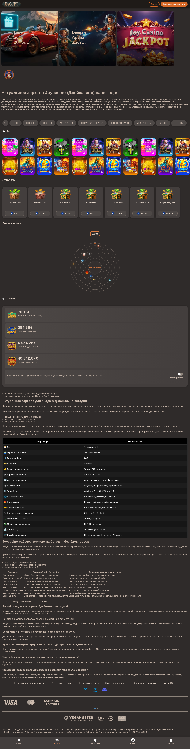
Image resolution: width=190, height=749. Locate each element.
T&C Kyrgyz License (61, 683)
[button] (94, 123)
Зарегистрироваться (174, 4)
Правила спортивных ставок (28, 683)
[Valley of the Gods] (27, 166)
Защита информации (145, 683)
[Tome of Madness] (27, 147)
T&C (100, 375)
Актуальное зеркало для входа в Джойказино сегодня (31, 393)
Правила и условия (88, 683)
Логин (154, 4)
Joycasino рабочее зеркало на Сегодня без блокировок (32, 396)
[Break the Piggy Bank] (10, 166)
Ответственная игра (116, 683)
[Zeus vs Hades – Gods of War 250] (61, 166)
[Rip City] (61, 147)
